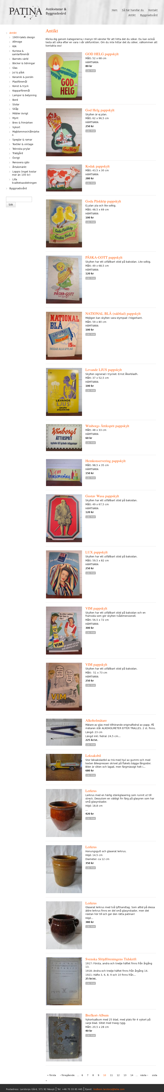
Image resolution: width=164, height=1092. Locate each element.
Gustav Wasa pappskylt (102, 495)
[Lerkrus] (64, 813)
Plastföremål (19, 81)
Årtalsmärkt (19, 167)
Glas (14, 68)
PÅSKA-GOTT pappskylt (103, 257)
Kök (14, 46)
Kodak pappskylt (97, 166)
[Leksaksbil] (64, 768)
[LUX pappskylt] (64, 574)
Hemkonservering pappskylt (105, 460)
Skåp (15, 109)
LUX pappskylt (96, 552)
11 (111, 1075)
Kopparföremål (21, 90)
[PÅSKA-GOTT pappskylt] (64, 280)
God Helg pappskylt (99, 110)
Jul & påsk (18, 72)
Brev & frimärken (22, 122)
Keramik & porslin (22, 77)
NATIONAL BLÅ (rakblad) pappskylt (113, 313)
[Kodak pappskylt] (64, 178)
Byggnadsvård (149, 15)
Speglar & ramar (22, 139)
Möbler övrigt (20, 113)
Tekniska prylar (21, 148)
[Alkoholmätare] (64, 733)
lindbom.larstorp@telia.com (109, 1089)
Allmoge (17, 41)
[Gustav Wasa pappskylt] (64, 518)
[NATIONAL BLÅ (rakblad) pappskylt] (64, 336)
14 (131, 1075)
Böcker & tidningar (23, 63)
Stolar (15, 104)
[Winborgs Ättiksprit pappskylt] (64, 438)
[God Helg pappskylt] (64, 132)
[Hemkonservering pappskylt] (64, 473)
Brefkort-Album (97, 1015)
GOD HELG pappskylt (102, 53)
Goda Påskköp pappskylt (103, 201)
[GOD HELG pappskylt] (64, 76)
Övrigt (16, 157)
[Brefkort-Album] (64, 1037)
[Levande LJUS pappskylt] (64, 392)
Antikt (132, 15)
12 (118, 1075)
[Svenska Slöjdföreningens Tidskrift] (64, 981)
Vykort (16, 127)
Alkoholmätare (96, 720)
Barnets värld (20, 59)
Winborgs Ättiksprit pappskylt (107, 425)
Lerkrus (91, 790)
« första (51, 1075)
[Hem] (39, 11)
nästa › (144, 1075)
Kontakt (153, 10)
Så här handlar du (133, 10)
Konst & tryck (20, 86)
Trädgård (17, 153)
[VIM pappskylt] (64, 631)
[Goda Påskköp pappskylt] (64, 223)
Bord (15, 100)
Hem (114, 10)
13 (125, 1075)
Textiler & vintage (22, 144)
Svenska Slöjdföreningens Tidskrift (110, 958)
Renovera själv (20, 162)
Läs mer (90, 70)
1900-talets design (23, 37)
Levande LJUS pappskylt (103, 369)
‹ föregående (67, 1075)
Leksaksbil (93, 755)
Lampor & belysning (24, 95)
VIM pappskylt (96, 608)
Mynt (15, 118)
